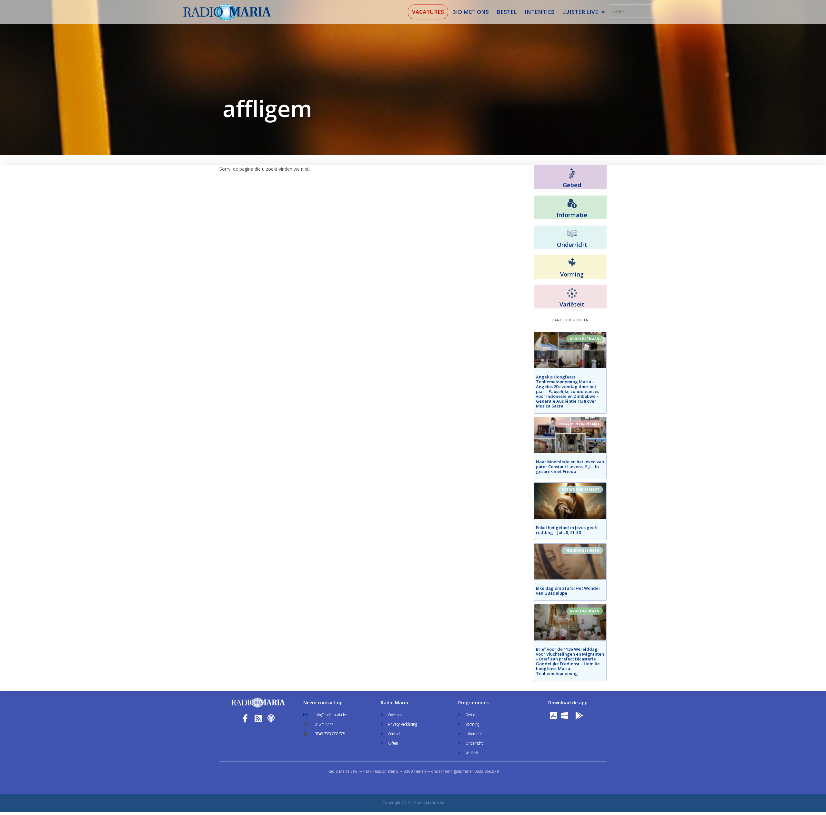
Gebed (572, 185)
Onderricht (572, 244)
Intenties (539, 11)
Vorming (572, 274)
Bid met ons (470, 11)
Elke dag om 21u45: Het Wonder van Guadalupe (568, 590)
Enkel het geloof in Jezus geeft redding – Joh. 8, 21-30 (567, 530)
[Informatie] (572, 203)
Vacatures (428, 11)
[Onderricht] (572, 233)
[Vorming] (572, 263)
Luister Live (580, 11)
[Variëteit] (572, 293)
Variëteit (571, 304)
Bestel (507, 11)
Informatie (572, 215)
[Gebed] (572, 173)
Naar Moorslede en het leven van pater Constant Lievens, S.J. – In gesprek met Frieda (570, 466)
